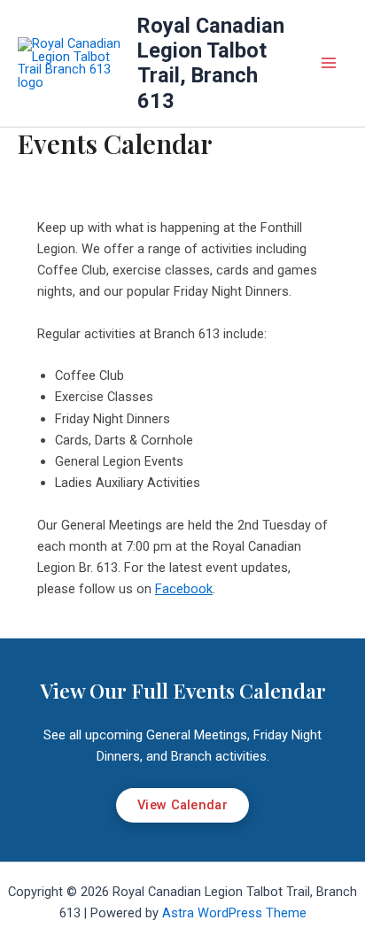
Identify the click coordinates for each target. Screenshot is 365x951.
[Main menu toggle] (328, 63)
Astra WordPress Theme (234, 913)
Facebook (184, 589)
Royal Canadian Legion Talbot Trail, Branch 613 (210, 63)
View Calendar (182, 805)
